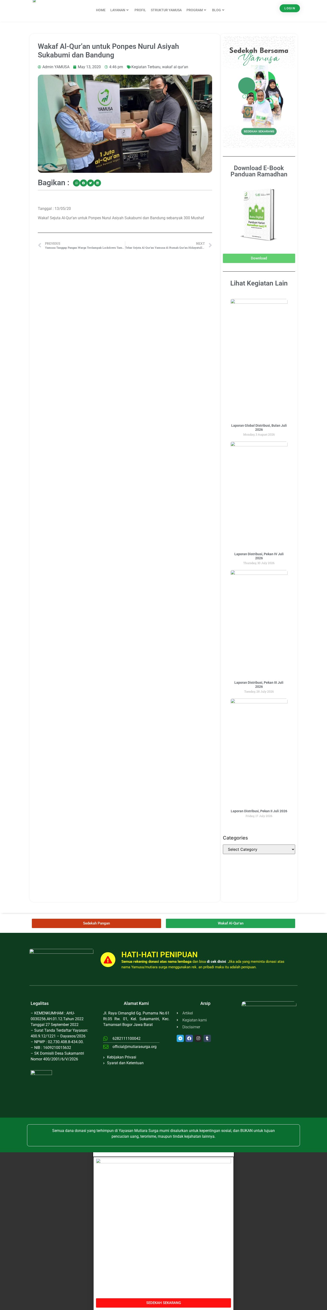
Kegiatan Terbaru (145, 67)
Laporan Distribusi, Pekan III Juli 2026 (258, 685)
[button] (76, 183)
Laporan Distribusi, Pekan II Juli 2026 (259, 811)
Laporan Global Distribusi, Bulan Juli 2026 (259, 427)
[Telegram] (180, 1038)
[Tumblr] (207, 1038)
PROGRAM (194, 10)
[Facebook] (189, 1038)
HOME (101, 10)
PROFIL (140, 10)
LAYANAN (117, 10)
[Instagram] (198, 1038)
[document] (163, 1231)
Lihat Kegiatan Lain (259, 283)
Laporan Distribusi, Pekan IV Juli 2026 (259, 556)
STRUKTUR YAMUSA (166, 10)
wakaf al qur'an (175, 67)
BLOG (216, 10)
